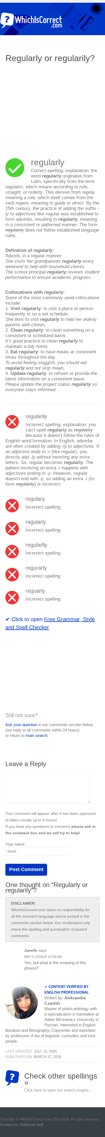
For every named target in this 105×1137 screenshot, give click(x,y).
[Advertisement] (50, 107)
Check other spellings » (60, 1079)
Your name (14, 844)
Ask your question (21, 724)
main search (36, 735)
